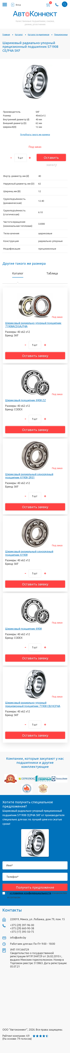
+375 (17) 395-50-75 (22, 931)
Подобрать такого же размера (35, 134)
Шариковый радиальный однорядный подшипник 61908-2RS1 (29, 476)
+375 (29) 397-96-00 (22, 925)
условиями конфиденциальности (30, 893)
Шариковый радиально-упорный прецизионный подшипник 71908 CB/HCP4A (32, 704)
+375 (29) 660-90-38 (22, 928)
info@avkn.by (18, 937)
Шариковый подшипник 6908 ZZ (25, 400)
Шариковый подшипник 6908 (23, 628)
